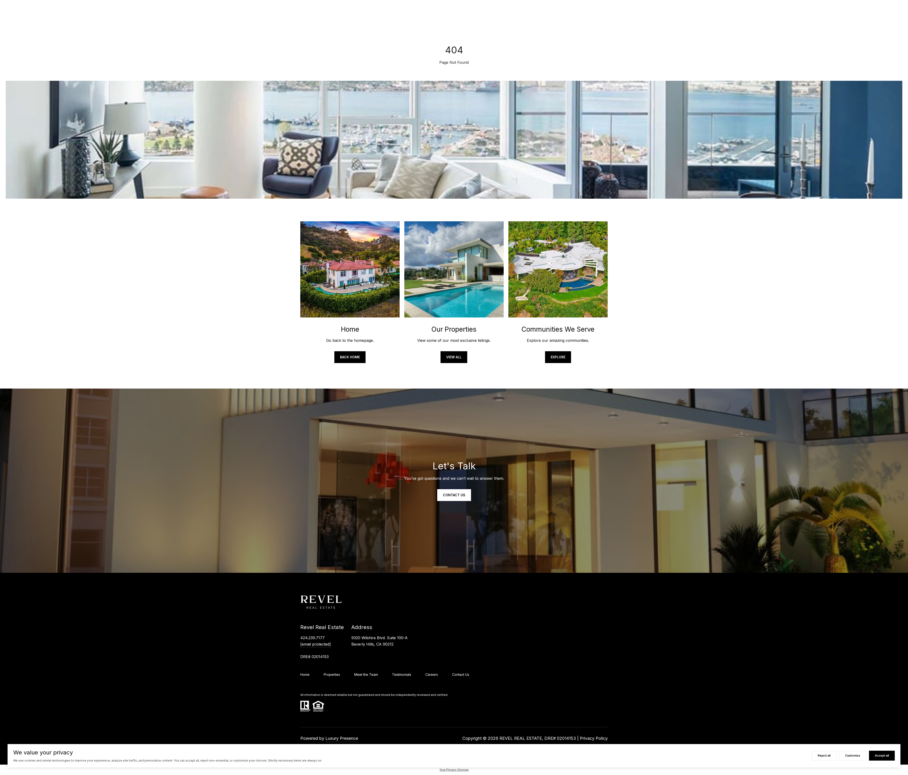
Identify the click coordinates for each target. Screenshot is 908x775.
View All (454, 357)
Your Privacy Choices (454, 769)
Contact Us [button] (454, 495)
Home (305, 674)
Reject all (824, 755)
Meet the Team (366, 674)
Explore (558, 357)
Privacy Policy (594, 738)
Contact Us (460, 674)
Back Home (350, 357)
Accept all (882, 755)
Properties (332, 674)
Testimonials (401, 674)
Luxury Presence (341, 738)
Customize (852, 755)
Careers (431, 674)
